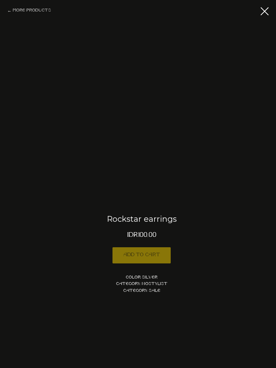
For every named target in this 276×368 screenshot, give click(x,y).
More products (32, 10)
